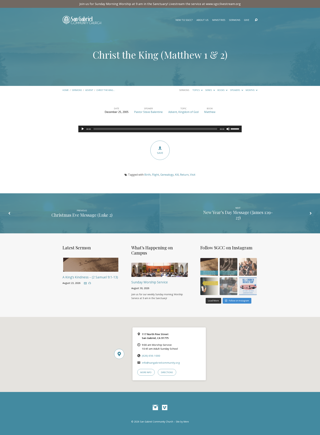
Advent (89, 90)
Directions (167, 372)
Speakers (235, 90)
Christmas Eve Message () (82, 215)
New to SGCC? (184, 20)
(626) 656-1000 (151, 355)
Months (250, 90)
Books (221, 90)
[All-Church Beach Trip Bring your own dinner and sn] (248, 286)
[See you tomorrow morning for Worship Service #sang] (228, 286)
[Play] (82, 129)
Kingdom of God (188, 112)
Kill (177, 174)
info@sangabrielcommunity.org (161, 362)
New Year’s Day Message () (238, 214)
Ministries (218, 20)
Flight (155, 174)
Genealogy (167, 174)
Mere (186, 421)
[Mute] (228, 129)
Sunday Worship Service (149, 282)
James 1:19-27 (254, 214)
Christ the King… (105, 90)
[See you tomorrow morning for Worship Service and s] (209, 286)
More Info (146, 372)
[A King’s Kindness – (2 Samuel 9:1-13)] (90, 269)
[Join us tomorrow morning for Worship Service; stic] (228, 267)
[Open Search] (256, 20)
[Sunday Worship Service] (159, 274)
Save (160, 152)
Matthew (209, 112)
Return (184, 174)
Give (246, 20)
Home (65, 90)
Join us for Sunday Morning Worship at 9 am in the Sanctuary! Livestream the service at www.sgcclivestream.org (160, 4)
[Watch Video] (85, 283)
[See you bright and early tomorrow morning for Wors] (209, 267)
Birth (147, 174)
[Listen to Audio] (89, 283)
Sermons (234, 20)
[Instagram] (155, 407)
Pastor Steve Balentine (148, 112)
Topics (196, 90)
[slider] (235, 129)
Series (208, 90)
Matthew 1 (186, 54)
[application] (160, 129)
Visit (192, 174)
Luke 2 (105, 215)
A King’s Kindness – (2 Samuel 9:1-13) (90, 277)
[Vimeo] (164, 407)
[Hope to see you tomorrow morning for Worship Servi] (248, 267)
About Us (202, 20)
